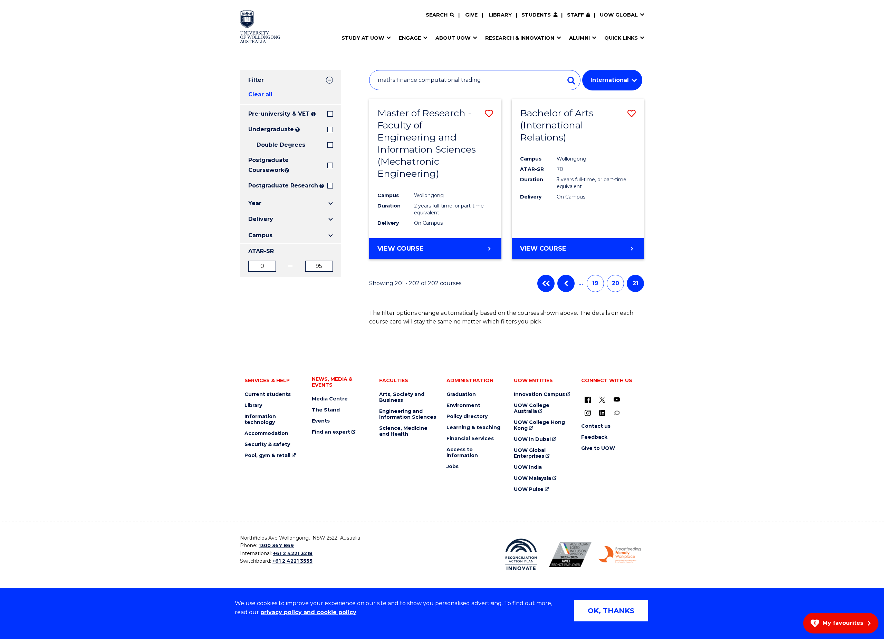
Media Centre (330, 399)
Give (471, 15)
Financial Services (470, 439)
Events (321, 421)
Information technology (260, 419)
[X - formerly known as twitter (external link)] (602, 399)
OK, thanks (611, 611)
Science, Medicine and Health (403, 431)
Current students (267, 394)
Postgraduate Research (283, 185)
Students (536, 15)
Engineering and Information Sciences (407, 414)
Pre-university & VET (279, 113)
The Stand (326, 410)
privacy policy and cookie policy (308, 612)
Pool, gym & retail (267, 455)
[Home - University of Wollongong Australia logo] (260, 26)
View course (400, 248)
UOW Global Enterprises (530, 453)
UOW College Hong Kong (539, 425)
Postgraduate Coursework (265, 165)
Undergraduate (271, 129)
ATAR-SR (261, 251)
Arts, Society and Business (401, 397)
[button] (489, 113)
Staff (575, 15)
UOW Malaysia (532, 478)
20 (615, 283)
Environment (463, 405)
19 (595, 283)
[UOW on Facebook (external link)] (587, 399)
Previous (566, 283)
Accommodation (266, 433)
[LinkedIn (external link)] (602, 412)
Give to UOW (598, 448)
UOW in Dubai (532, 439)
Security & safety (267, 444)
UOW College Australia (531, 408)
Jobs (452, 466)
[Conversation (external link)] (616, 412)
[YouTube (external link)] (616, 399)
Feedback (594, 437)
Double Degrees (281, 145)
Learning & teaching (473, 427)
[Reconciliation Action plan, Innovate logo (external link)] (521, 554)
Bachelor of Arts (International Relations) (557, 125)
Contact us (596, 426)
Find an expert (331, 432)
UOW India (528, 467)
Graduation (461, 394)
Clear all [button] (260, 94)
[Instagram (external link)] (587, 412)
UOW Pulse (529, 489)
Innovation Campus (539, 394)
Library (500, 15)
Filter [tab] (256, 80)
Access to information (462, 452)
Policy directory (467, 416)
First (546, 283)
